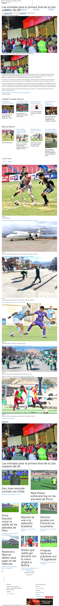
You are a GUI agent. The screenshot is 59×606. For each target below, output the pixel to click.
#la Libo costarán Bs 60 (25, 92)
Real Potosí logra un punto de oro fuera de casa (36, 130)
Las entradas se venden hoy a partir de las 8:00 (22, 102)
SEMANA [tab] (10, 161)
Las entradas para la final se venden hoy (36, 102)
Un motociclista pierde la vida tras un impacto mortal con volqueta (18, 256)
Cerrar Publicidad (49, 597)
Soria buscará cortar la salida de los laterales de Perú (10, 534)
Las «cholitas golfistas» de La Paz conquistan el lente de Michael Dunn (51, 130)
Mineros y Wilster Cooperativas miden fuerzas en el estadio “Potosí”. (21, 131)
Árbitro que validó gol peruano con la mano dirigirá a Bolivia (29, 568)
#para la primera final (14, 92)
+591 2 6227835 (11, 594)
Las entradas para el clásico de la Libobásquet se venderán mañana (50, 104)
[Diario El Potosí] (14, 2)
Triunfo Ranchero (6, 129)
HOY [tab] (4, 161)
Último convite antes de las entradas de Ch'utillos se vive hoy (16, 345)
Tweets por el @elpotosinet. (8, 418)
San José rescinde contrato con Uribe (11, 494)
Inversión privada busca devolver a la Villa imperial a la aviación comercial (20, 220)
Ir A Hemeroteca (29, 17)
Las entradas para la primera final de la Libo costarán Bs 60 (16, 469)
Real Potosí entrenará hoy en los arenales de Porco (43, 502)
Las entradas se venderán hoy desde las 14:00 (8, 103)
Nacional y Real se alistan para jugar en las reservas (9, 567)
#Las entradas (5, 92)
